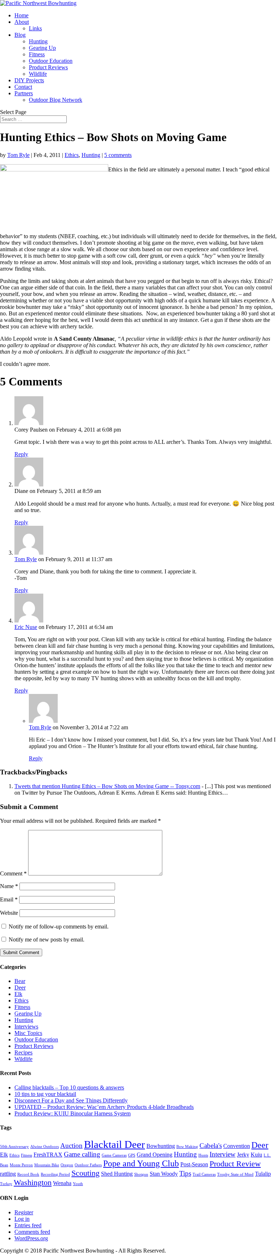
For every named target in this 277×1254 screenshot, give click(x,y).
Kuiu (256, 1155)
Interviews (26, 1026)
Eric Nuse (25, 627)
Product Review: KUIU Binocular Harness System (72, 1113)
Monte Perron (21, 1165)
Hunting (38, 41)
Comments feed (32, 1232)
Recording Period (55, 1174)
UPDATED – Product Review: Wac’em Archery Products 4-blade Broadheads (104, 1107)
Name (9, 886)
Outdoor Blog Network (55, 100)
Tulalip (263, 1174)
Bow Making (187, 1147)
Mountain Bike (46, 1165)
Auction (71, 1145)
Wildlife (38, 74)
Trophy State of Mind (235, 1174)
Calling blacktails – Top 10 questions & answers (69, 1087)
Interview (223, 1154)
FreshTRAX (48, 1155)
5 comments (118, 155)
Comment (13, 873)
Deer (20, 987)
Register (23, 1212)
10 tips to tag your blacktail (45, 1094)
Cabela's (210, 1145)
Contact (23, 87)
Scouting (85, 1172)
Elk (18, 994)
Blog (20, 35)
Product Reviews (48, 67)
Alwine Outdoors (44, 1147)
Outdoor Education (50, 61)
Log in (22, 1219)
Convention (236, 1146)
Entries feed (27, 1225)
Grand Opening (154, 1155)
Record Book (28, 1174)
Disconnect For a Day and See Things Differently (71, 1100)
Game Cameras (114, 1155)
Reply (21, 454)
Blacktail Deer (114, 1144)
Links (35, 28)
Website (9, 913)
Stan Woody (164, 1174)
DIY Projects (29, 80)
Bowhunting (160, 1146)
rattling (8, 1174)
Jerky (243, 1155)
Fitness (37, 54)
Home (21, 15)
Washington (33, 1182)
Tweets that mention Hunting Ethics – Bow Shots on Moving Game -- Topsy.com (107, 786)
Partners (23, 93)
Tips (185, 1173)
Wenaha (62, 1183)
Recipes (23, 1052)
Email (9, 899)
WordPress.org (31, 1238)
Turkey (6, 1184)
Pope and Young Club (141, 1163)
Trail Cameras (204, 1174)
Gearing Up (42, 48)
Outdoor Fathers (88, 1165)
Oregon (67, 1165)
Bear (19, 981)
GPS (131, 1155)
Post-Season (194, 1164)
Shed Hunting (117, 1174)
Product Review (235, 1163)
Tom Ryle (18, 155)
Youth (78, 1184)
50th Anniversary (14, 1147)
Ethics (72, 155)
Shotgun (141, 1174)
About (21, 22)
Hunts (203, 1155)
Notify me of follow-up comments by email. (59, 926)
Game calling (82, 1154)
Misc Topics (28, 1033)
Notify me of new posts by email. (46, 939)
